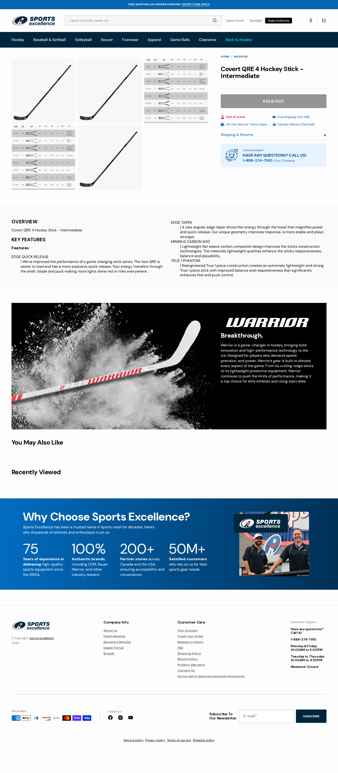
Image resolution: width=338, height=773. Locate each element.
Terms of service (179, 740)
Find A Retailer (114, 636)
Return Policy (188, 659)
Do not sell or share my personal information (211, 676)
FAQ (180, 648)
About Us (110, 630)
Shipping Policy (189, 653)
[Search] (216, 20)
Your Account (188, 630)
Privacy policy (155, 740)
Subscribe (311, 716)
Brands (108, 653)
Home (225, 56)
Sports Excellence (41, 638)
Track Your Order (190, 636)
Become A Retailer (117, 642)
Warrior (241, 56)
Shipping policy (204, 740)
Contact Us (186, 670)
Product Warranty (191, 665)
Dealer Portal (113, 648)
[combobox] (143, 20)
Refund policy (133, 740)
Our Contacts (285, 161)
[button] (311, 20)
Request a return (190, 642)
